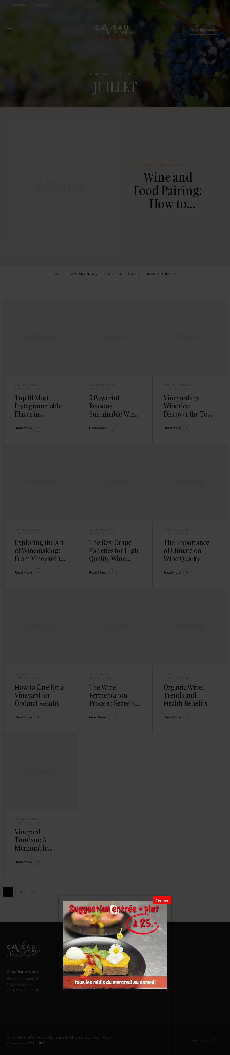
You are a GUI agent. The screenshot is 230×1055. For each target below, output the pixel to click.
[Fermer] (162, 900)
